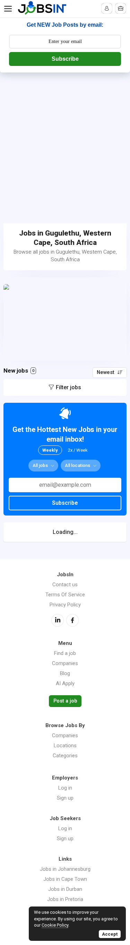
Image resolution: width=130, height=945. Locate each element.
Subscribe (65, 59)
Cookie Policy (55, 925)
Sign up (65, 798)
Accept (110, 934)
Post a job (65, 701)
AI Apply (65, 683)
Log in (65, 788)
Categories (65, 755)
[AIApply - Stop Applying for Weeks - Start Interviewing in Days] (65, 319)
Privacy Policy (65, 605)
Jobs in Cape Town (65, 879)
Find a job (65, 653)
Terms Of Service (65, 594)
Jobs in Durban (65, 889)
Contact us (65, 584)
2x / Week (78, 450)
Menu (9, 8)
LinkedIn (57, 620)
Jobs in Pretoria (65, 899)
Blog (65, 673)
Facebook (72, 620)
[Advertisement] (65, 141)
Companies (65, 663)
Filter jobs (68, 387)
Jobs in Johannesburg (65, 869)
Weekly (50, 450)
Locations (65, 745)
